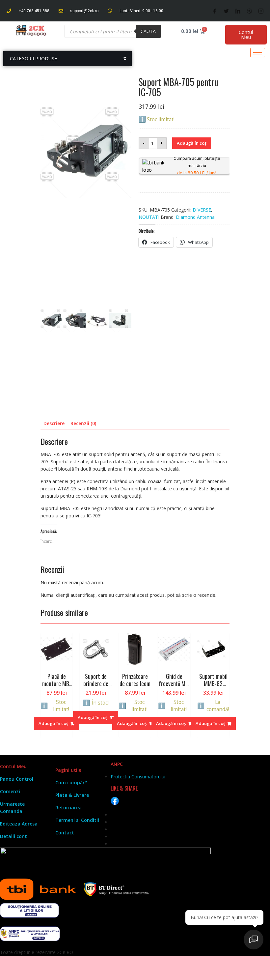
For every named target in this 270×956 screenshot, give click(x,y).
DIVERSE (202, 210)
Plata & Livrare (72, 795)
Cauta (148, 31)
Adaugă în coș (191, 143)
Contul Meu (246, 34)
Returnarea (68, 807)
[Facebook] (214, 10)
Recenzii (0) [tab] (83, 423)
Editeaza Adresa (19, 824)
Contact (64, 832)
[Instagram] (260, 10)
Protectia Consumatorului (138, 776)
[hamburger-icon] (257, 52)
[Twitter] (226, 10)
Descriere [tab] (54, 423)
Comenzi (10, 791)
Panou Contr (14, 779)
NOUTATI (149, 217)
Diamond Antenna (195, 217)
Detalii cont (13, 836)
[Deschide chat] (253, 939)
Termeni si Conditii (77, 820)
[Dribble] (249, 10)
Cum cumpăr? (71, 782)
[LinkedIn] (237, 10)
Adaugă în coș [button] (53, 723)
